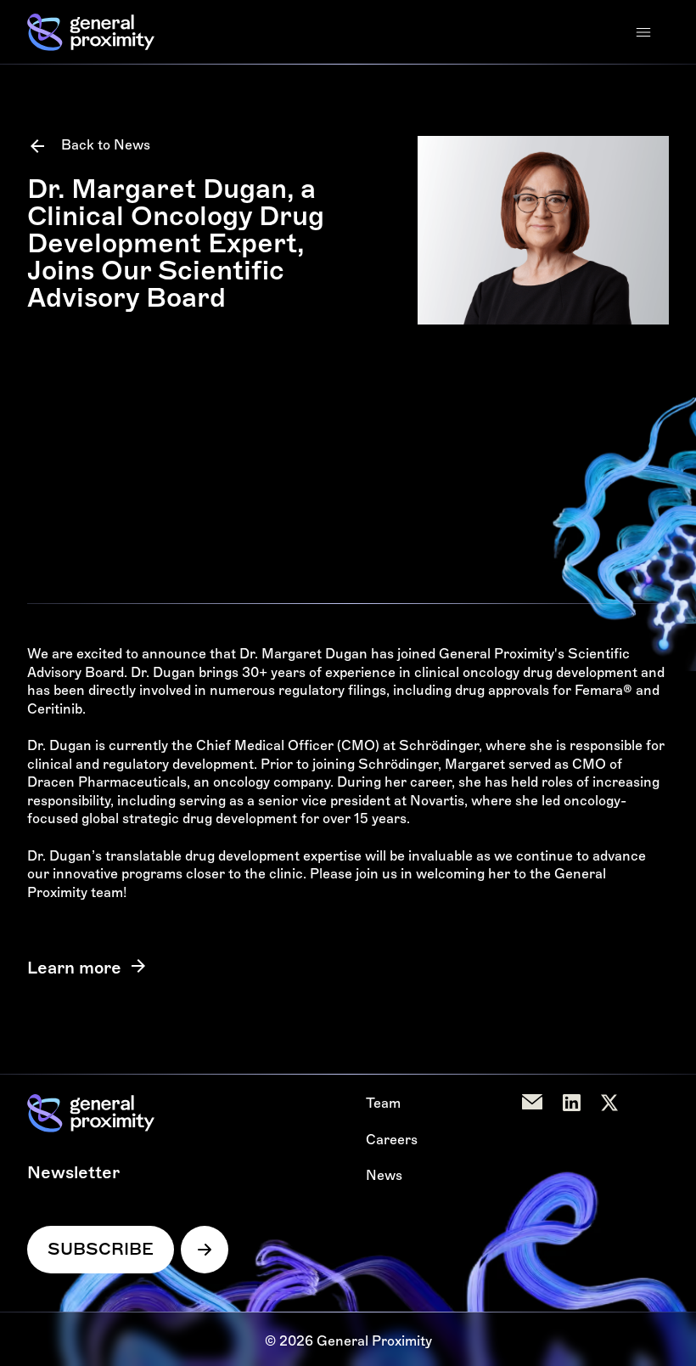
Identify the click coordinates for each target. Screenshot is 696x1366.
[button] (643, 32)
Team (383, 1103)
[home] (90, 32)
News (384, 1175)
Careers (392, 1140)
